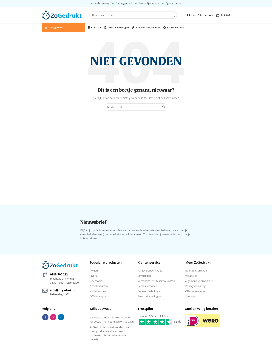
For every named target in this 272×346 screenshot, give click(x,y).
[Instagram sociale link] (53, 317)
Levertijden (144, 275)
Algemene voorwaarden (199, 281)
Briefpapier (96, 281)
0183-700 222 (59, 274)
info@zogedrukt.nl (63, 290)
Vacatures (191, 275)
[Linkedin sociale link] (61, 317)
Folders (94, 270)
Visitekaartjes (98, 291)
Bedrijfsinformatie (196, 270)
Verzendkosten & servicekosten (156, 281)
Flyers (93, 275)
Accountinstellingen (149, 296)
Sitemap (190, 296)
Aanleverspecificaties (150, 270)
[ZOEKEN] (173, 15)
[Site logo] (62, 14)
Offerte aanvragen (196, 291)
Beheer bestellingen (150, 291)
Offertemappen (99, 296)
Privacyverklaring (195, 286)
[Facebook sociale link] (45, 317)
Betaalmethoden (147, 286)
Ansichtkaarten (99, 286)
